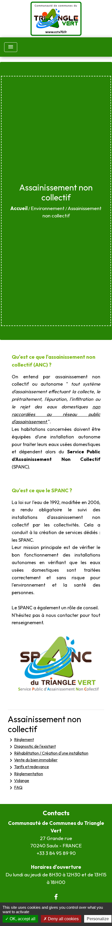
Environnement (48, 208)
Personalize (98, 919)
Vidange (18, 781)
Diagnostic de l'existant (32, 747)
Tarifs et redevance (28, 767)
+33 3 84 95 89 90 (56, 853)
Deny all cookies (63, 919)
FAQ (15, 788)
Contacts (56, 813)
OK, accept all (22, 919)
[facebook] (56, 896)
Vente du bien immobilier (33, 760)
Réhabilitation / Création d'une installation (48, 753)
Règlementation (25, 774)
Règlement (21, 740)
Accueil (19, 208)
